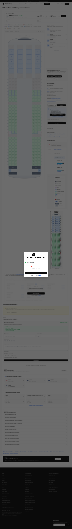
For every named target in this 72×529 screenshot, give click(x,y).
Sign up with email (36, 273)
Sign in (40, 275)
